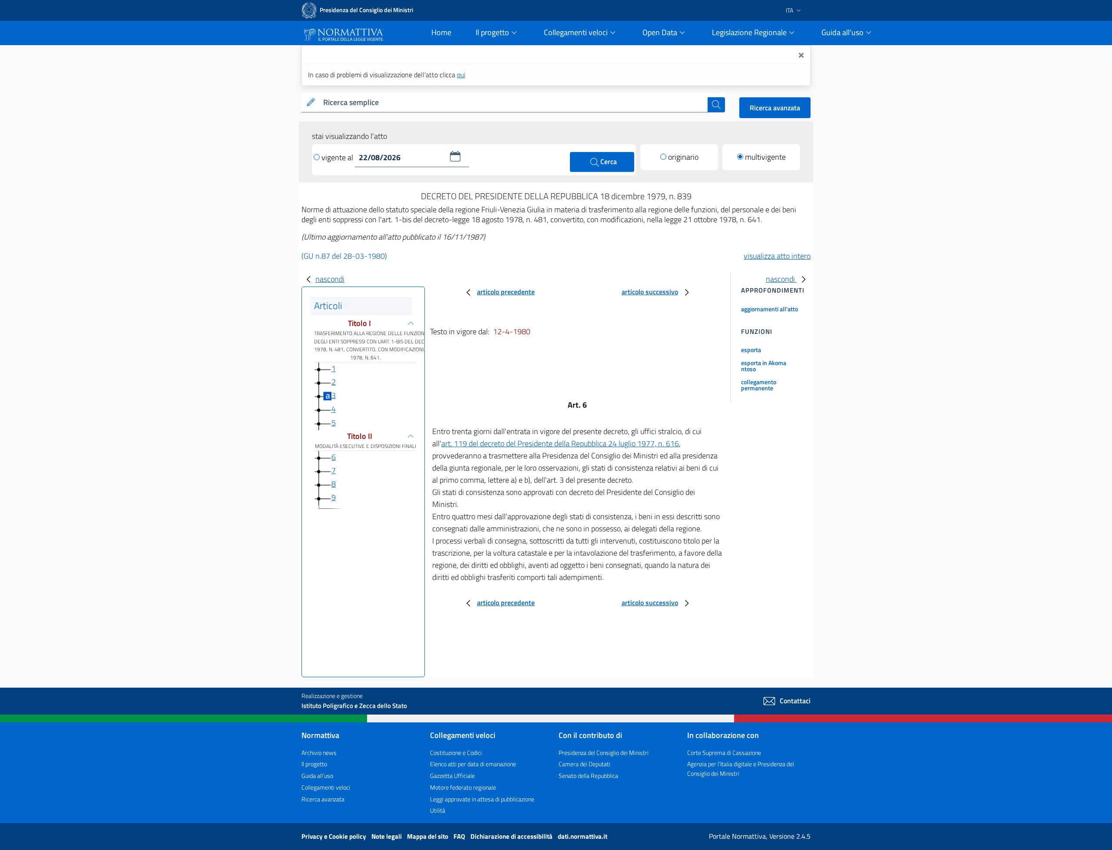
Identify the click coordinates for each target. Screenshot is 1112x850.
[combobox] (514, 102)
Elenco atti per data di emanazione (473, 763)
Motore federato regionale (463, 787)
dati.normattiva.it (582, 836)
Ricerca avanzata (775, 107)
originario (683, 157)
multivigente (765, 157)
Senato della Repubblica (588, 775)
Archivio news (319, 752)
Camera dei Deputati (584, 763)
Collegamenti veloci (325, 787)
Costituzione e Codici (456, 752)
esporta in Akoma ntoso (763, 365)
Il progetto (314, 763)
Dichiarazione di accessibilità (512, 836)
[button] (455, 156)
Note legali (387, 836)
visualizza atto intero (777, 256)
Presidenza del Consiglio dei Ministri (604, 752)
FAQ (460, 836)
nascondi (329, 279)
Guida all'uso (317, 775)
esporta (751, 349)
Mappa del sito (428, 836)
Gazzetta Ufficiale (452, 775)
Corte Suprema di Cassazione (724, 752)
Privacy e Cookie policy (334, 836)
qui (461, 74)
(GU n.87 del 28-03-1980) (344, 256)
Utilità (437, 810)
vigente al (338, 157)
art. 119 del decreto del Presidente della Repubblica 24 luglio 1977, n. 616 (560, 443)
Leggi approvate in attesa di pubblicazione (482, 799)
